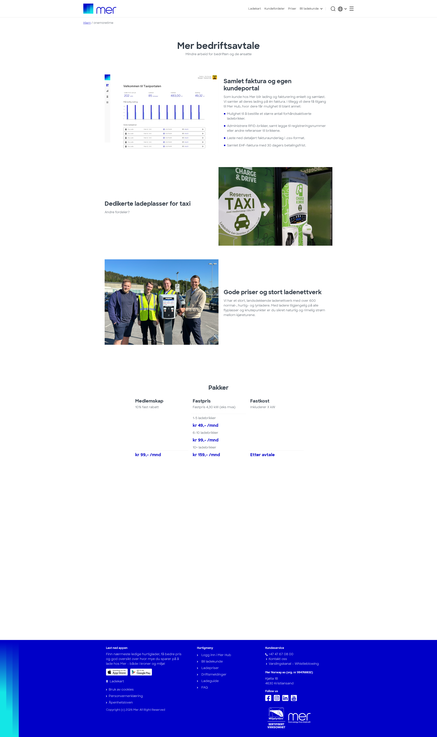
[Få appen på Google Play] (141, 672)
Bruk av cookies (121, 689)
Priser (292, 8)
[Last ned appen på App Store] (117, 672)
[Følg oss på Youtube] (295, 700)
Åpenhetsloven (121, 702)
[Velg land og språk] (342, 8)
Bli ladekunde (309, 8)
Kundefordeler (274, 8)
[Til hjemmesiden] (99, 9)
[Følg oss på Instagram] (277, 700)
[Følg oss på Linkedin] (286, 700)
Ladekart (254, 8)
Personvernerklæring (126, 696)
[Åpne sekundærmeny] (351, 8)
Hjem (87, 23)
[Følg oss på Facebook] (269, 700)
